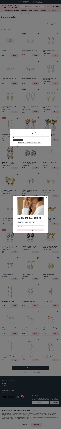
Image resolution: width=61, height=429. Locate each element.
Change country (18, 140)
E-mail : (19, 224)
